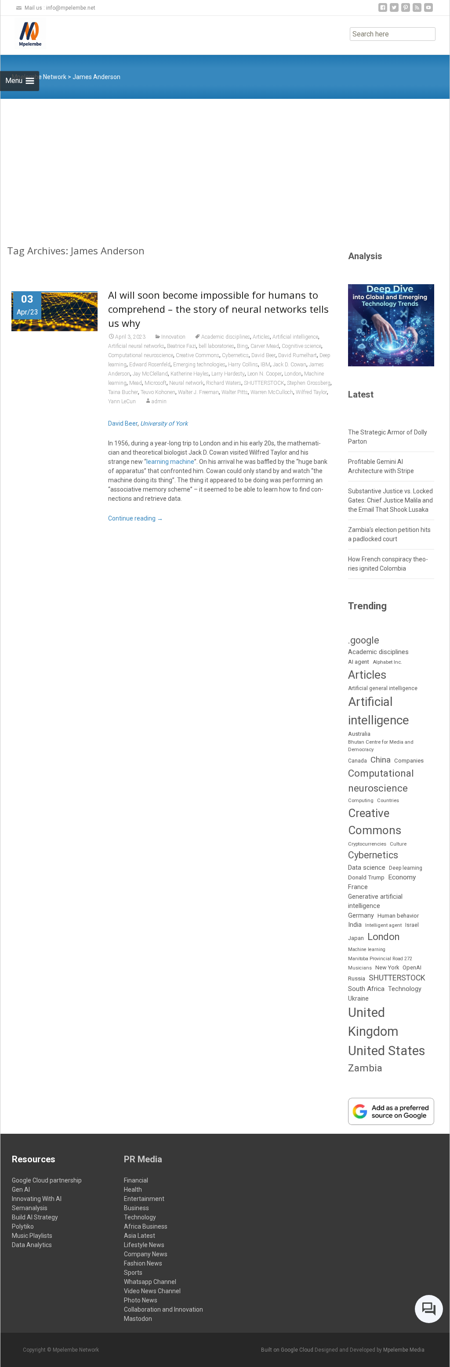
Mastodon (138, 1318)
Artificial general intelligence (382, 688)
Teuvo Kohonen (158, 392)
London (292, 374)
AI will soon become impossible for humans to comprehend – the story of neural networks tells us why (218, 308)
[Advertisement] (225, 164)
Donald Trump (366, 877)
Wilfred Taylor (311, 392)
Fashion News (143, 1263)
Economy (402, 877)
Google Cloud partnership (47, 1180)
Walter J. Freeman (198, 392)
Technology (404, 989)
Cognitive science (301, 346)
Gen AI (21, 1189)
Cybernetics (235, 355)
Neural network (186, 383)
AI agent (358, 661)
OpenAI (412, 967)
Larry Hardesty (228, 374)
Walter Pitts (234, 392)
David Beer (263, 355)
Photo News (140, 1300)
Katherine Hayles (190, 374)
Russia (356, 978)
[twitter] (394, 11)
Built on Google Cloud (288, 1350)
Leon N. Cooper (264, 374)
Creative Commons (197, 355)
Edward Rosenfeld (150, 365)
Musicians (360, 968)
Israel (412, 925)
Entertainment (144, 1198)
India (355, 925)
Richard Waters (223, 383)
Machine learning (366, 949)
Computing (361, 800)
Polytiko (23, 1226)
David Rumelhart (297, 355)
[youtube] (428, 11)
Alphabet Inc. (387, 662)
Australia (359, 734)
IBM (265, 365)
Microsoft (156, 383)
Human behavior (398, 915)
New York (387, 967)
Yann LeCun (122, 401)
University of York (164, 423)
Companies (409, 760)
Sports (133, 1272)
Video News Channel (152, 1291)
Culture (398, 844)
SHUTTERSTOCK (264, 383)
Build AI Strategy (35, 1217)
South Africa (366, 989)
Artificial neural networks (136, 346)
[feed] (417, 11)
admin (159, 401)
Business (136, 1207)
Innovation (173, 337)
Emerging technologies (199, 365)
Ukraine (358, 998)
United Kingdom (373, 1022)
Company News (145, 1254)
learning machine (170, 461)
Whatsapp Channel (150, 1281)
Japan (356, 938)
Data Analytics (32, 1244)
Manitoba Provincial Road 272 (380, 959)
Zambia (365, 1068)
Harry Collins (243, 365)
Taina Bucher (123, 392)
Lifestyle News (144, 1244)
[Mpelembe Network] (23, 33)
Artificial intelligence (295, 337)
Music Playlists (32, 1235)
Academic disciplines (225, 337)
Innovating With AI (37, 1198)
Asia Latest (139, 1235)
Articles (261, 337)
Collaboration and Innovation (163, 1309)
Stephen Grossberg (308, 383)
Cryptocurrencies (367, 844)
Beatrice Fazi (181, 346)
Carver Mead (264, 346)
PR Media (143, 1159)
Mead (135, 383)
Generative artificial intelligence (375, 901)
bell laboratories (216, 346)
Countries (388, 800)
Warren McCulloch (271, 392)
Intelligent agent (383, 925)
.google (363, 640)
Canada (357, 761)
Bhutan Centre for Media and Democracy (381, 745)
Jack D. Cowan (289, 365)
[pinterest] (405, 11)
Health (133, 1189)
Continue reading (135, 518)
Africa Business (145, 1226)
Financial (136, 1180)
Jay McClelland (150, 374)
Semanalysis (29, 1207)
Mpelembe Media (404, 1350)
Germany (361, 915)
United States (386, 1050)
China (380, 760)
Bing (242, 346)
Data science (366, 868)
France (358, 887)
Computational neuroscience (140, 355)
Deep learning (405, 868)
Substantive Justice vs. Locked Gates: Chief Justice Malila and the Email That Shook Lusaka (390, 500)
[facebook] (382, 11)
